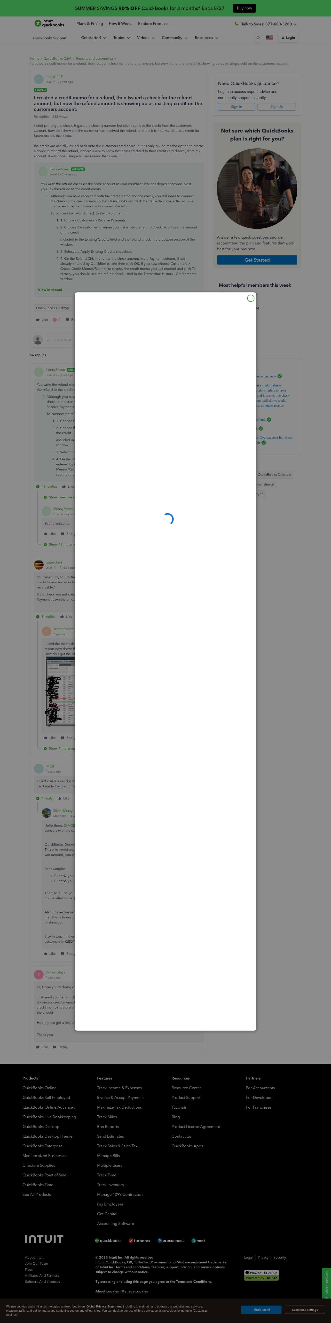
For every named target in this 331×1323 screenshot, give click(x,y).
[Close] (251, 298)
